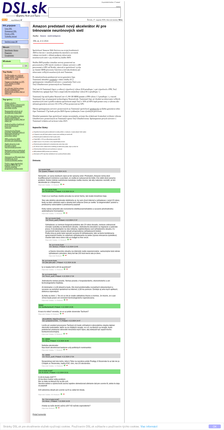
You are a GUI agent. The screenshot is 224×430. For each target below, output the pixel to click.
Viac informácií (149, 426)
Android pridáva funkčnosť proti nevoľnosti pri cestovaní (14, 125)
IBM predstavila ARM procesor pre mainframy (13, 139)
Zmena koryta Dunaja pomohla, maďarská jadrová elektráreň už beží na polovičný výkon (15, 133)
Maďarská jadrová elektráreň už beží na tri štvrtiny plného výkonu (15, 152)
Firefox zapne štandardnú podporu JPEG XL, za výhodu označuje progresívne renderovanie (14, 166)
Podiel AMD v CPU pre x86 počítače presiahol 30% (47, 139)
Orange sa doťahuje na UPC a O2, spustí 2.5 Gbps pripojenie (14, 83)
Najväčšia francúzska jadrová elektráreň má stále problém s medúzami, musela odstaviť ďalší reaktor (60, 132)
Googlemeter (9, 55)
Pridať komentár (39, 414)
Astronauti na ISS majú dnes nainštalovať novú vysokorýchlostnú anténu (15, 158)
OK (215, 426)
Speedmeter (9, 50)
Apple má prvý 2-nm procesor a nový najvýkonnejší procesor (13, 145)
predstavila (94, 109)
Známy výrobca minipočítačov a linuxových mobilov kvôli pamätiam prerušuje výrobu (15, 105)
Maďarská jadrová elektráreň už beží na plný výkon (47, 136)
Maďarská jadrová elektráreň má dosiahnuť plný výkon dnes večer (51, 144)
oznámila (53, 79)
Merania (15, 50)
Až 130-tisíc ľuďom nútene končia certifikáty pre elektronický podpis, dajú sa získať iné (15, 90)
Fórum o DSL (9, 34)
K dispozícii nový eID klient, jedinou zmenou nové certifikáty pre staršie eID (53, 134)
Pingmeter (8, 53)
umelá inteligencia (54, 36)
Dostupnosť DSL (11, 31)
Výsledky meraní (11, 36)
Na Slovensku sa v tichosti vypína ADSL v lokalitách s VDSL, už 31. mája (14, 76)
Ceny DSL (8, 28)
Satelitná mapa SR (11, 42)
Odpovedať (41, 185)
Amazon (43, 36)
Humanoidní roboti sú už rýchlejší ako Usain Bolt (13, 112)
